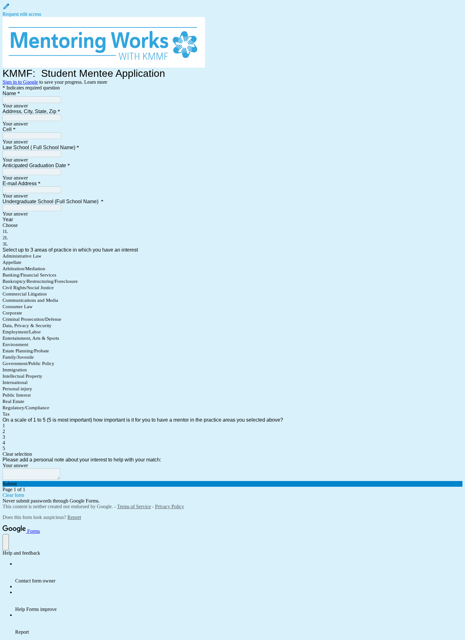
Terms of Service (134, 506)
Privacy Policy (169, 506)
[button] (232, 10)
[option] (232, 225)
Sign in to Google (20, 82)
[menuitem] (238, 572)
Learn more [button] (95, 82)
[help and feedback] (6, 542)
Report (74, 517)
